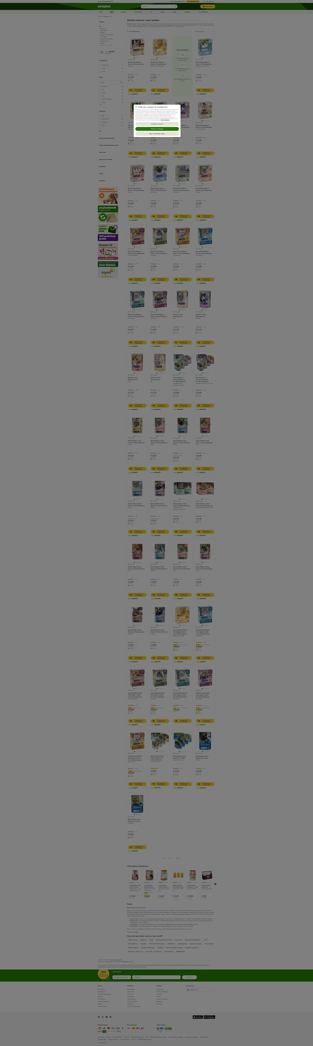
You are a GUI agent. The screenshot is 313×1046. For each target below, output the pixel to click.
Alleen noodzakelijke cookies (157, 134)
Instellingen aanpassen (157, 124)
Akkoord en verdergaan (157, 129)
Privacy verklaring (165, 120)
